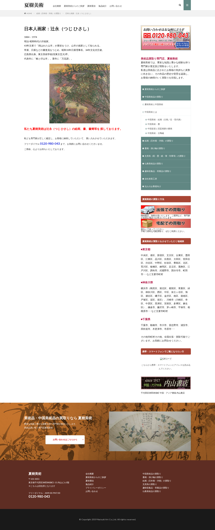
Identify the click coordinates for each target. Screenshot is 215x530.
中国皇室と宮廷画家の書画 (160, 128)
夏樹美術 (35, 473)
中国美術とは (151, 112)
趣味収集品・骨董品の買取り (158, 171)
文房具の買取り (150, 484)
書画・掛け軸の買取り (155, 148)
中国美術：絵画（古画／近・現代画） (165, 119)
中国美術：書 (154, 124)
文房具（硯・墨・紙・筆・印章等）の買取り (165, 156)
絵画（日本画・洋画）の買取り (48, 13)
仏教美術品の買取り (154, 163)
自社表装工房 (151, 178)
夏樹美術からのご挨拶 (74, 6)
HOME (29, 13)
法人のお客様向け (153, 186)
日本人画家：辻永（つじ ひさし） (78, 13)
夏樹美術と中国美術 (154, 104)
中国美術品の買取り (154, 96)
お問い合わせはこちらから (65, 439)
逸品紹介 (102, 6)
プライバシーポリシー (96, 487)
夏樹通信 (91, 6)
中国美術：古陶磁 (156, 133)
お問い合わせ (116, 6)
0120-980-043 (39, 496)
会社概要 (57, 6)
